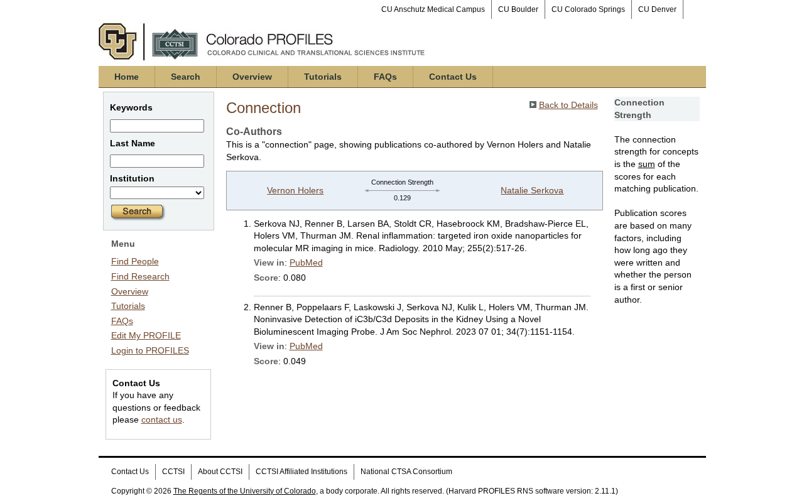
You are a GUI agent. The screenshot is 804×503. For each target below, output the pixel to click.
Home (126, 77)
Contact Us (453, 77)
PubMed (306, 262)
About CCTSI (220, 471)
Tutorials (323, 77)
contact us (161, 419)
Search (185, 77)
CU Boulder (518, 9)
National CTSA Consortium (406, 471)
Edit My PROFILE (146, 335)
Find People (135, 261)
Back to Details (568, 105)
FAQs (385, 77)
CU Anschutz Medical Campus (433, 9)
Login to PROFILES (150, 350)
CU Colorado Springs (588, 9)
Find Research (140, 276)
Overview (252, 77)
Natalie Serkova (532, 190)
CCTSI (173, 471)
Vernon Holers (295, 190)
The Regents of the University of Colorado (244, 491)
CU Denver (657, 9)
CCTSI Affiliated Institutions (301, 471)
